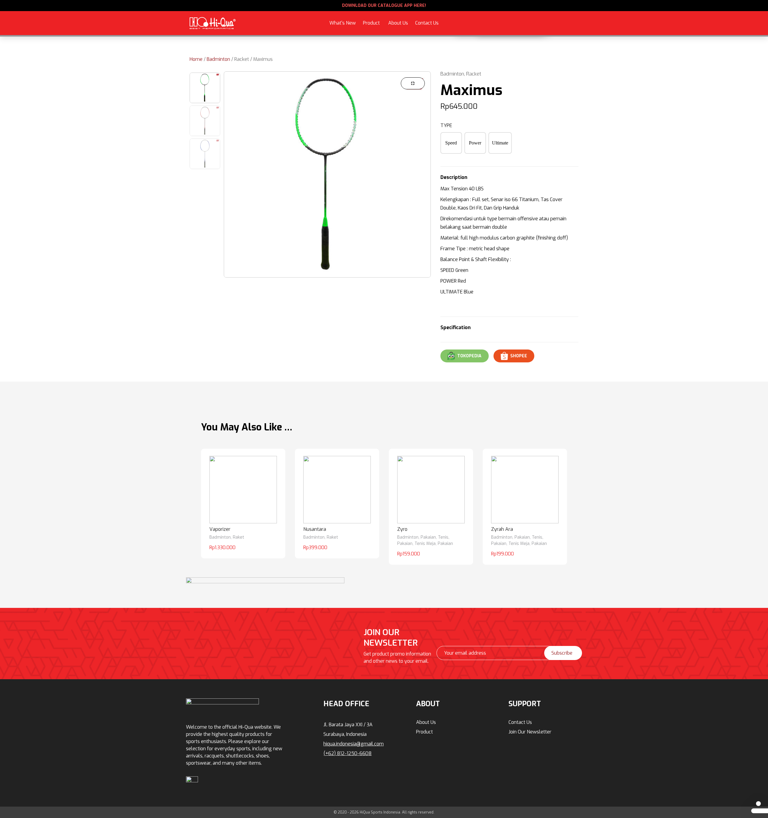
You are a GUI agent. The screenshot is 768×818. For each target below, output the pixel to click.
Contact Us (427, 23)
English (527, 26)
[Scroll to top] (758, 803)
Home (196, 59)
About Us (398, 23)
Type (446, 125)
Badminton (218, 59)
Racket (241, 59)
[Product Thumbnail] (413, 83)
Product (371, 23)
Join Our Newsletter (529, 732)
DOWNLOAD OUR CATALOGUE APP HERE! (384, 5)
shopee (518, 356)
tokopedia (469, 356)
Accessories (315, 13)
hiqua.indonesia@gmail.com (353, 744)
